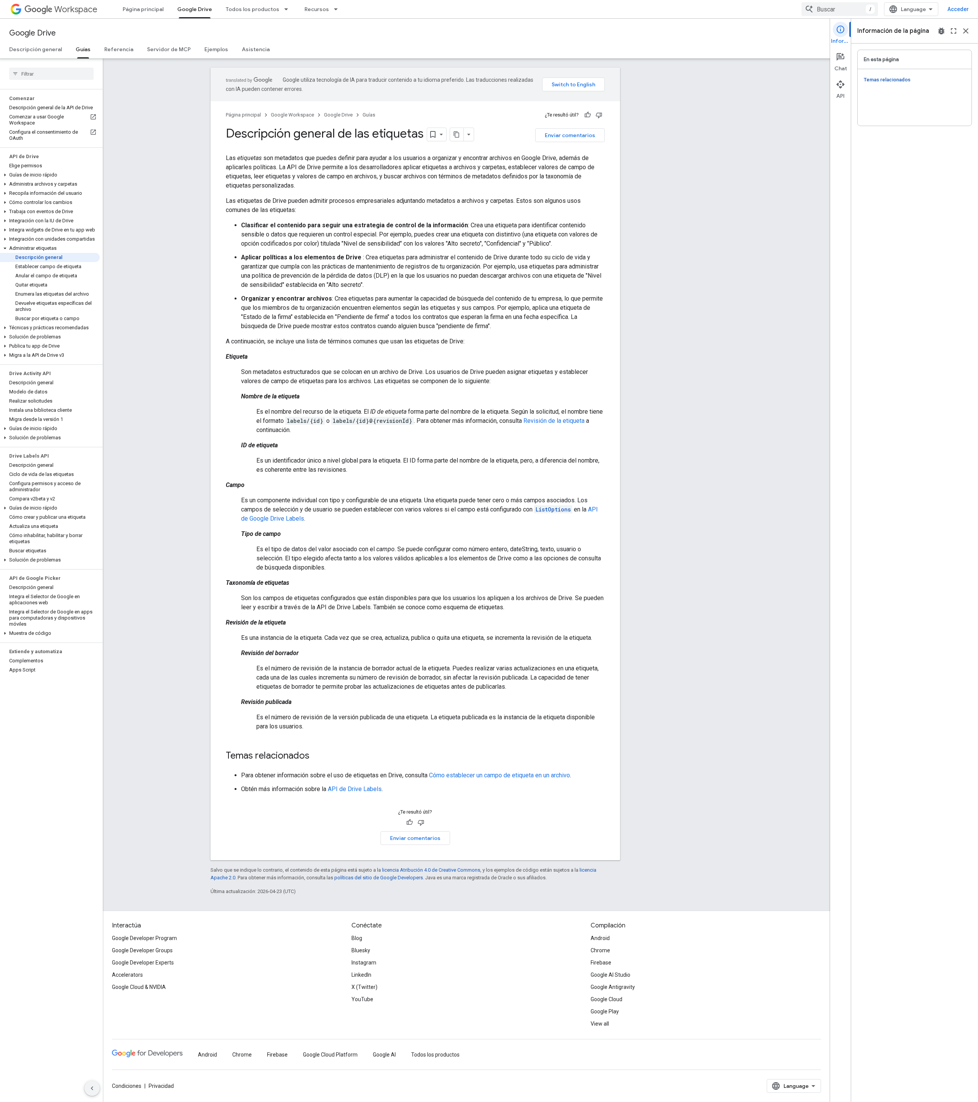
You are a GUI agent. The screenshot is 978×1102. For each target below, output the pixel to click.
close (965, 31)
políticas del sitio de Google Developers (378, 877)
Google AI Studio (610, 975)
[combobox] (840, 9)
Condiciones (126, 1086)
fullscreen (953, 31)
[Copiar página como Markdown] (457, 134)
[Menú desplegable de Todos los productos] (288, 9)
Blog (356, 938)
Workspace (75, 9)
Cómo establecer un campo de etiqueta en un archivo (499, 775)
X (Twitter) (364, 987)
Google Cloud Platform (330, 1055)
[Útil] (587, 115)
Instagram (363, 963)
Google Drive (194, 9)
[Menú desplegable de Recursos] (338, 9)
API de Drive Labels (355, 789)
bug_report (941, 31)
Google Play (605, 1011)
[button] (50, 175)
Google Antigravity (613, 987)
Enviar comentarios (570, 135)
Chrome (600, 950)
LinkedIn (361, 975)
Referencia (118, 49)
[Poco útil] (599, 115)
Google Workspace (292, 115)
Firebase (601, 963)
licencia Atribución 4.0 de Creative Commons (431, 870)
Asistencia (256, 49)
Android (600, 938)
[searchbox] (51, 74)
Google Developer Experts (143, 963)
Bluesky (360, 950)
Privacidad (161, 1086)
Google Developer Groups (142, 950)
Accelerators (127, 975)
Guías (83, 49)
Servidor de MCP (169, 49)
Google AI (384, 1055)
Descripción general (35, 49)
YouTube (362, 999)
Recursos (316, 9)
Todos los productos (252, 9)
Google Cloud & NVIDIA (139, 987)
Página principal (143, 9)
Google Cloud (606, 999)
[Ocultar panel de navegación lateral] (92, 1088)
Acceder (958, 9)
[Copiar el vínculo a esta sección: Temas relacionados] (317, 756)
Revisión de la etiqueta (554, 420)
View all (600, 1024)
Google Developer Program (144, 938)
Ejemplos (216, 49)
